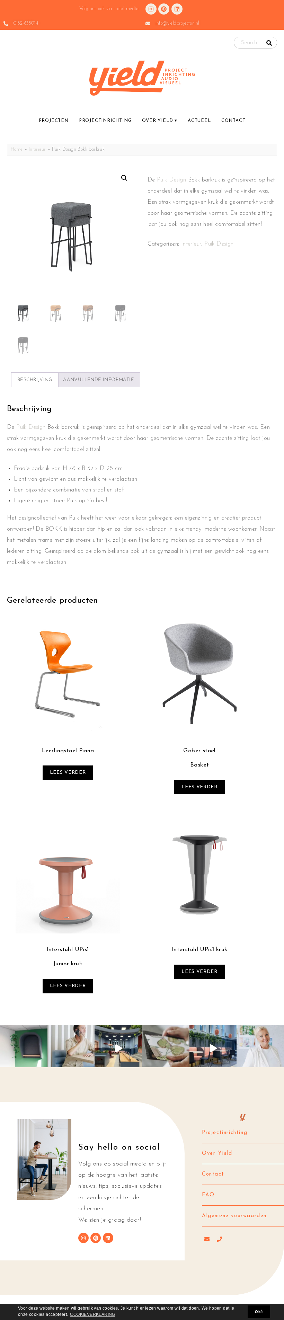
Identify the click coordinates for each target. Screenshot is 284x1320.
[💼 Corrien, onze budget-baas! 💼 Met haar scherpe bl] (260, 1048)
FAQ (208, 1195)
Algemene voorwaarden (234, 1216)
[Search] (269, 43)
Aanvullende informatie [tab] (98, 380)
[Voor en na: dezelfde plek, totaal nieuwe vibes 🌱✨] (118, 1048)
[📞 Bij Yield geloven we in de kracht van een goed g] (71, 1048)
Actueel (199, 120)
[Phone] (219, 1239)
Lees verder (68, 772)
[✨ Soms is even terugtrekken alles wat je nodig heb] (23, 1048)
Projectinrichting (105, 120)
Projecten (54, 120)
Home (17, 149)
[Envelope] (207, 1239)
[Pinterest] (163, 9)
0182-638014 (26, 23)
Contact (233, 120)
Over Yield (157, 120)
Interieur (37, 149)
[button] (124, 178)
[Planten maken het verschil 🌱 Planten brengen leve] (213, 1048)
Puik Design (171, 180)
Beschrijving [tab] (34, 380)
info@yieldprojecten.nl (177, 23)
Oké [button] (259, 1312)
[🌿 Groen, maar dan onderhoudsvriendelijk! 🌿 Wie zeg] (165, 1048)
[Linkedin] (177, 9)
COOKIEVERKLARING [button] (92, 1314)
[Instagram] (151, 9)
